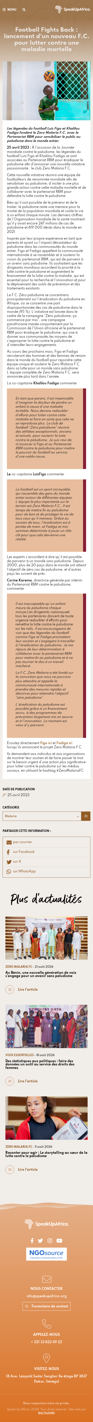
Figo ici (46, 743)
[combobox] (42, 816)
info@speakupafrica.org (47, 1296)
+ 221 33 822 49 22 (46, 1342)
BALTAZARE (46, 1413)
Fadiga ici (64, 743)
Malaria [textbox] (11, 816)
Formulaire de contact (49, 1306)
